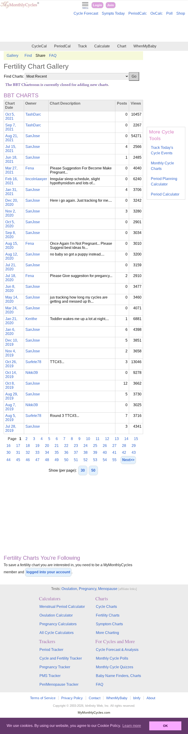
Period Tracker (51, 650)
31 (18, 452)
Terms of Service (42, 698)
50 (66, 460)
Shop (180, 13)
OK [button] (165, 726)
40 (105, 452)
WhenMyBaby (144, 46)
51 (76, 460)
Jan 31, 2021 (11, 192)
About (151, 698)
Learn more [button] (131, 726)
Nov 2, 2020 (10, 213)
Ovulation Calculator (56, 615)
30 (8, 452)
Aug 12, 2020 (11, 256)
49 (57, 460)
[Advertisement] (94, 29)
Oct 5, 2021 (10, 116)
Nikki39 (31, 373)
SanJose (32, 136)
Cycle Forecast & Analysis (117, 650)
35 (57, 452)
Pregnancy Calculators (58, 624)
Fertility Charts (107, 615)
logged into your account (48, 572)
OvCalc (156, 13)
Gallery (12, 55)
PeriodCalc (137, 13)
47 (37, 460)
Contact (94, 698)
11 (98, 439)
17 (18, 446)
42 (124, 452)
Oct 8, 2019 (10, 385)
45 (18, 460)
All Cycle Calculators (56, 633)
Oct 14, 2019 (11, 375)
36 (66, 452)
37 (76, 452)
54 (105, 460)
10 (88, 439)
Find (28, 55)
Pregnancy (87, 589)
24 (85, 446)
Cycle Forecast (86, 13)
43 (134, 452)
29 (134, 446)
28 (124, 446)
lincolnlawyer (36, 179)
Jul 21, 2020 (10, 267)
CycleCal (39, 46)
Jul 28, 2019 (10, 428)
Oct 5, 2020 (10, 224)
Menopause (107, 589)
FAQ (52, 55)
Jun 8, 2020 (10, 289)
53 (95, 460)
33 (37, 452)
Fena (29, 168)
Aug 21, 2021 (11, 138)
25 (95, 446)
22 (66, 446)
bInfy (137, 698)
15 (136, 439)
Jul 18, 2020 (10, 278)
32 (28, 452)
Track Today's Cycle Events (162, 150)
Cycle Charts (106, 607)
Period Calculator (165, 194)
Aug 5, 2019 (10, 418)
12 (107, 439)
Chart (121, 46)
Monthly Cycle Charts (162, 166)
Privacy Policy (72, 698)
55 (114, 460)
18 (28, 446)
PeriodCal (62, 46)
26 (105, 446)
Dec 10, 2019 (11, 342)
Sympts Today (113, 13)
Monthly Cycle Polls (112, 658)
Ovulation (69, 589)
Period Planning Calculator (164, 181)
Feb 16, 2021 (11, 181)
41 (114, 452)
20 (47, 446)
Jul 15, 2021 (10, 149)
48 (47, 460)
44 (8, 460)
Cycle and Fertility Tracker (60, 658)
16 (8, 446)
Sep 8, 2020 (10, 235)
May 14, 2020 (11, 299)
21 (57, 446)
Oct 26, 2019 (11, 364)
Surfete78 (33, 362)
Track (82, 46)
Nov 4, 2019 (10, 353)
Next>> (128, 460)
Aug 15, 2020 (11, 246)
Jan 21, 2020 (11, 321)
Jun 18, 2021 (11, 159)
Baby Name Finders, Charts (118, 676)
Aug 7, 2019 (10, 407)
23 (76, 446)
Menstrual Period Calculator (62, 607)
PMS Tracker (50, 676)
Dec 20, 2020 (11, 202)
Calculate (102, 46)
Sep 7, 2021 (10, 127)
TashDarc (33, 114)
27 (114, 446)
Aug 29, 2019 (11, 396)
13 (117, 439)
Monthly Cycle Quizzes (114, 667)
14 (126, 439)
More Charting (107, 633)
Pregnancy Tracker (54, 667)
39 (95, 452)
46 (28, 460)
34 (47, 452)
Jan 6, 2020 (10, 332)
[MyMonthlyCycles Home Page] (19, 7)
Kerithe (31, 319)
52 (85, 460)
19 (37, 446)
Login (97, 5)
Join (110, 5)
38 (85, 452)
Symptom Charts (109, 624)
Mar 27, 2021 (11, 170)
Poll (169, 13)
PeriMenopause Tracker (58, 684)
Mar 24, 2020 (11, 310)
